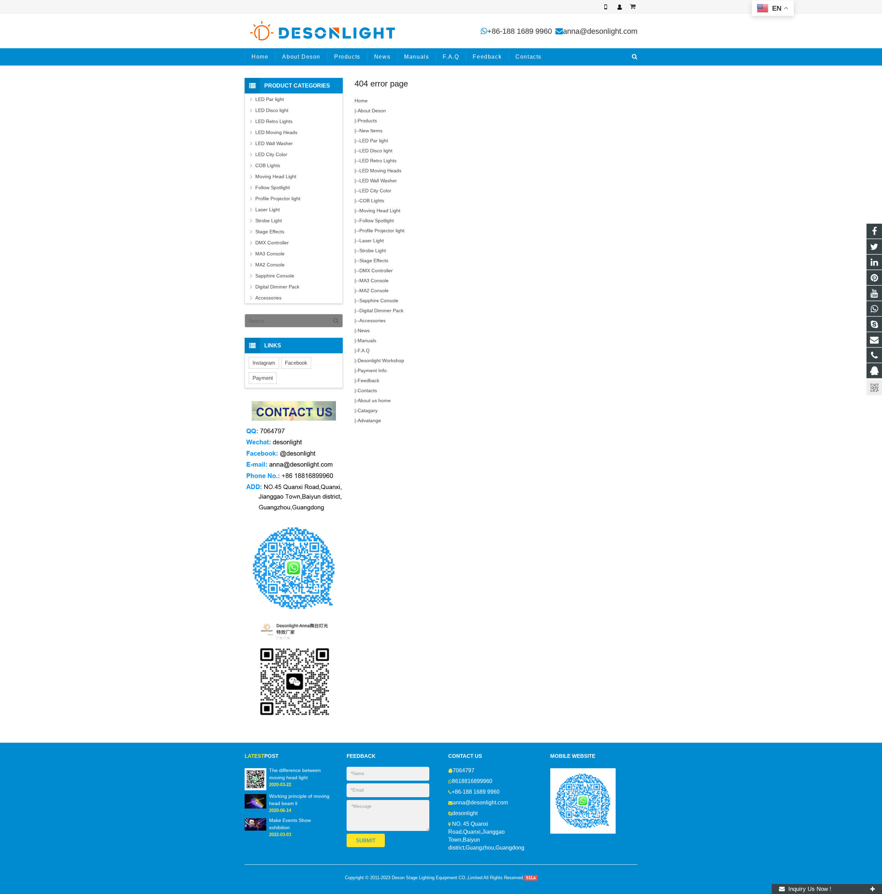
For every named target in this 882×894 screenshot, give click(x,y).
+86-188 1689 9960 (519, 31)
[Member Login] (619, 7)
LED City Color (375, 190)
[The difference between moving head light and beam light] (255, 778)
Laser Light (371, 240)
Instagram (264, 363)
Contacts (367, 390)
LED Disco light (375, 150)
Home (361, 100)
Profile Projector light (381, 230)
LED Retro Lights (378, 160)
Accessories (372, 320)
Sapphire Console (378, 300)
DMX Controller (376, 270)
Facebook (296, 363)
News (364, 330)
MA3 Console (374, 280)
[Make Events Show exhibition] (255, 824)
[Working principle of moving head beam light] (255, 801)
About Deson (372, 110)
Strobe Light (372, 250)
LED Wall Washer (378, 180)
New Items (370, 130)
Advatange (369, 420)
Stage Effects (373, 260)
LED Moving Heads (380, 170)
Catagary (368, 410)
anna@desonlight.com (600, 31)
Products (367, 120)
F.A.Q (364, 350)
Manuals (367, 340)
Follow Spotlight (376, 220)
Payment (263, 378)
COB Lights (371, 200)
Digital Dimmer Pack (381, 310)
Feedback (368, 380)
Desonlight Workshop (381, 360)
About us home (374, 400)
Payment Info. (373, 370)
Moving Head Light (379, 210)
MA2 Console (374, 290)
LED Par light (373, 140)
